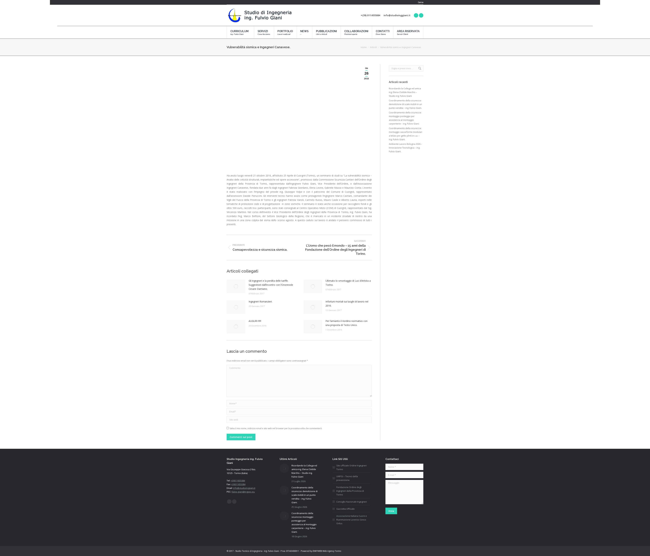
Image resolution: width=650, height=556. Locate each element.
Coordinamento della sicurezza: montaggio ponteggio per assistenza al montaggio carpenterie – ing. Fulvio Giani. (405, 118)
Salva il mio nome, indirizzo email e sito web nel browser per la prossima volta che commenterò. (276, 428)
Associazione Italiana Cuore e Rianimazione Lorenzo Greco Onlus (351, 519)
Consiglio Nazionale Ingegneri (351, 501)
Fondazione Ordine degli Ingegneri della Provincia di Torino (350, 491)
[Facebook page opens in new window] (416, 15)
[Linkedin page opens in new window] (421, 15)
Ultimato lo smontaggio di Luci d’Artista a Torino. (348, 282)
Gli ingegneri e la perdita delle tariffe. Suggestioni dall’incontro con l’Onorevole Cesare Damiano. (271, 284)
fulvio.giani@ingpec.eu (243, 491)
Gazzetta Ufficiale (345, 508)
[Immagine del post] (236, 286)
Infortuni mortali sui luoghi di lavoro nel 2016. (347, 303)
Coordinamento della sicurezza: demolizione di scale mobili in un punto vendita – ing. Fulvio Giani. (405, 104)
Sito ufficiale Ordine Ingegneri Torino (351, 467)
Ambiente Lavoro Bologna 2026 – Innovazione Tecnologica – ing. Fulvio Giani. (405, 147)
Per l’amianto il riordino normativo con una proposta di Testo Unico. (346, 323)
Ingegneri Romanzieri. (260, 301)
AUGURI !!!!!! (255, 321)
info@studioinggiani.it (244, 488)
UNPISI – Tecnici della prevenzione (347, 478)
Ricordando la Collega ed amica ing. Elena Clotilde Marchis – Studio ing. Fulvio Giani (405, 92)
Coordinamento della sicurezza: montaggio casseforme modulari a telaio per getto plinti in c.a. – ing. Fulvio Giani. (405, 134)
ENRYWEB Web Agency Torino (327, 551)
